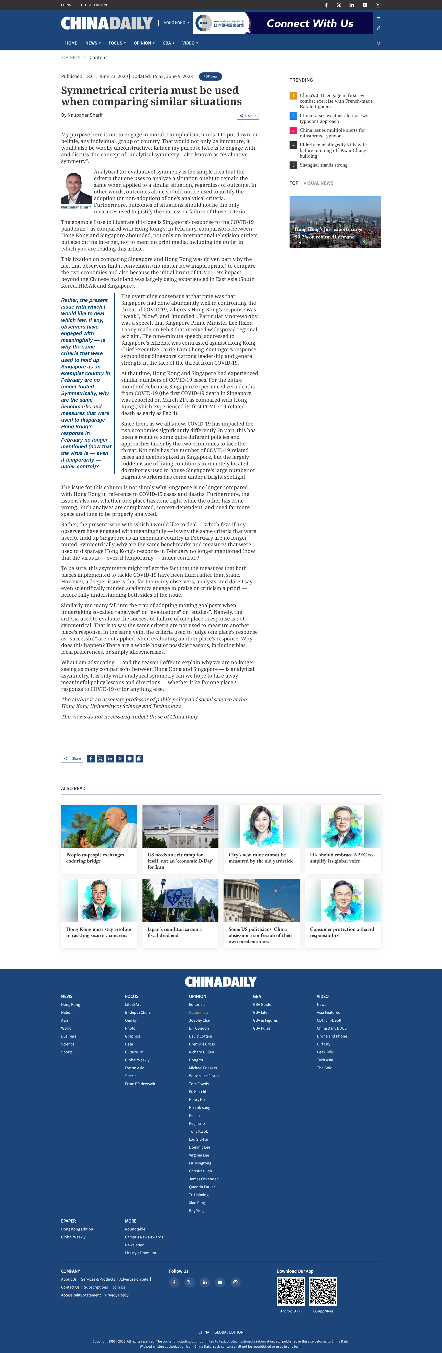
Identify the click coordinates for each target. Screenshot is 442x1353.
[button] (296, 243)
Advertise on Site (133, 1279)
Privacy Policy (116, 1295)
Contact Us (70, 1287)
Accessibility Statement (81, 1295)
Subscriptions (96, 1287)
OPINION (71, 57)
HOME (71, 43)
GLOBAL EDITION (94, 5)
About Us (69, 1279)
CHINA (66, 5)
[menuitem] (174, 23)
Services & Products (98, 1279)
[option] (335, 222)
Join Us (118, 1287)
